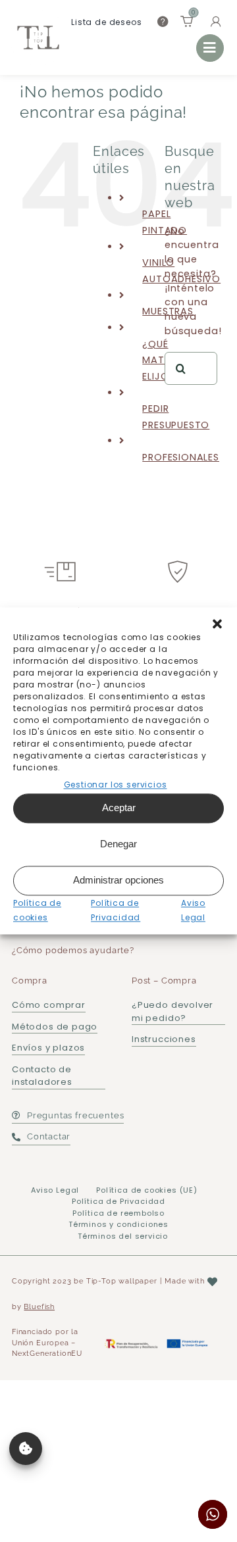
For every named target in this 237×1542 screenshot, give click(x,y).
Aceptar (119, 808)
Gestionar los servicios (115, 784)
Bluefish (39, 1307)
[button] (217, 623)
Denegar (118, 844)
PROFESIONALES (180, 457)
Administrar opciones (118, 880)
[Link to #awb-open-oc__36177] (210, 48)
